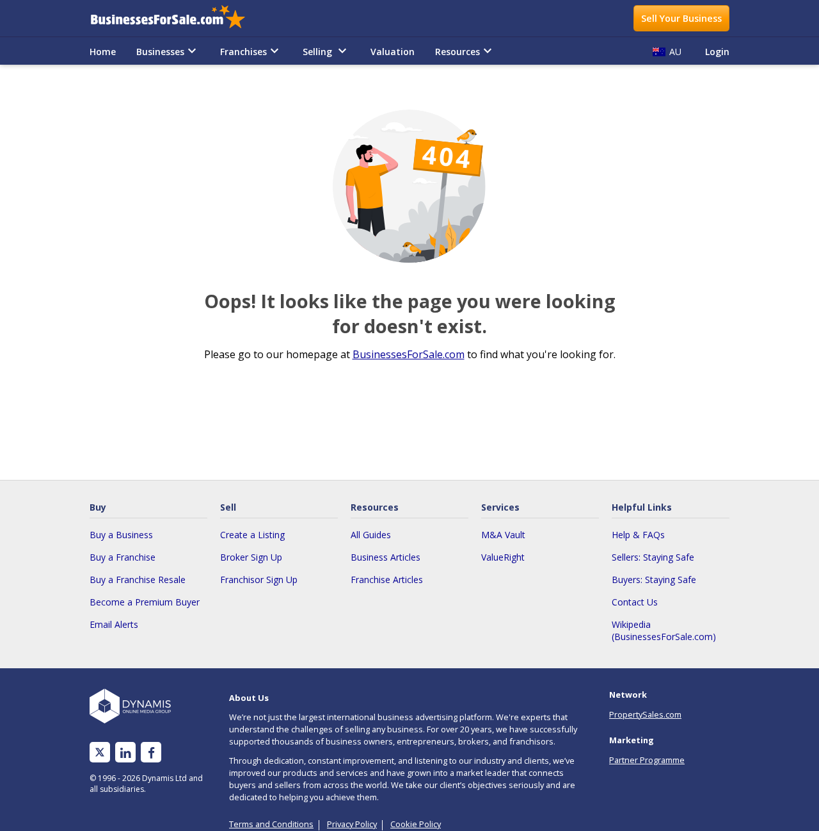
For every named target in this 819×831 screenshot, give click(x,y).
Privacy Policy (352, 824)
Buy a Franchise (122, 557)
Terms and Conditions (271, 824)
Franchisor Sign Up (259, 579)
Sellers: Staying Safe (653, 557)
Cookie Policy (415, 824)
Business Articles (385, 557)
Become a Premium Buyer (145, 602)
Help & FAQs (638, 535)
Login (717, 51)
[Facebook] (151, 752)
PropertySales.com (645, 714)
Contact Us (635, 602)
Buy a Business (121, 535)
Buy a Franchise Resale (138, 579)
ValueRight (503, 557)
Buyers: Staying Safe (654, 579)
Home (103, 51)
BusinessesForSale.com (409, 354)
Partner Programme (647, 760)
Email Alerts (114, 624)
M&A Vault (503, 535)
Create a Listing (252, 535)
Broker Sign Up (251, 557)
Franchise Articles (387, 579)
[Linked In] (125, 752)
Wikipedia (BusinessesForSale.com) (664, 630)
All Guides (371, 535)
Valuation (392, 51)
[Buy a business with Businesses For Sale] (177, 18)
